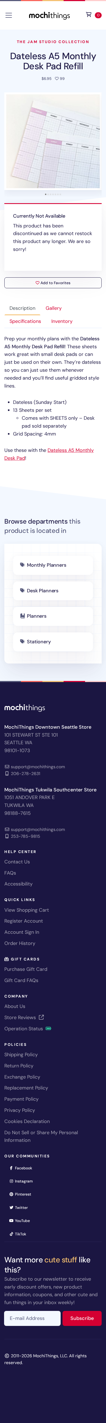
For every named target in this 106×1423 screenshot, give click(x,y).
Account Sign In (21, 932)
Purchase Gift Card (25, 969)
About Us (14, 1006)
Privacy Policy (19, 1110)
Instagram (26, 1181)
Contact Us (17, 861)
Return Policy (18, 1065)
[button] (53, 141)
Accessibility (18, 884)
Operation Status (24, 1028)
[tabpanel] (53, 398)
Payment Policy (21, 1099)
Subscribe (86, 1318)
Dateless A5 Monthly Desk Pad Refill (53, 61)
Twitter (23, 1207)
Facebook (25, 1167)
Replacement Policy (26, 1088)
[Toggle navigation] (8, 15)
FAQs (10, 873)
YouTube (24, 1220)
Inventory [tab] (62, 321)
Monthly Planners (46, 565)
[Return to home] (49, 15)
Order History (19, 943)
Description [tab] (22, 308)
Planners (36, 616)
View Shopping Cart (26, 910)
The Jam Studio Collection (53, 41)
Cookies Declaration (27, 1121)
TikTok (22, 1233)
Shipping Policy (21, 1054)
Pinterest (25, 1194)
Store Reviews (20, 1017)
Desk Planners (42, 590)
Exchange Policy (22, 1077)
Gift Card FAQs (21, 980)
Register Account (23, 921)
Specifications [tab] (25, 321)
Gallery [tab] (54, 308)
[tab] (45, 194)
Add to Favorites (54, 282)
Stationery (39, 641)
